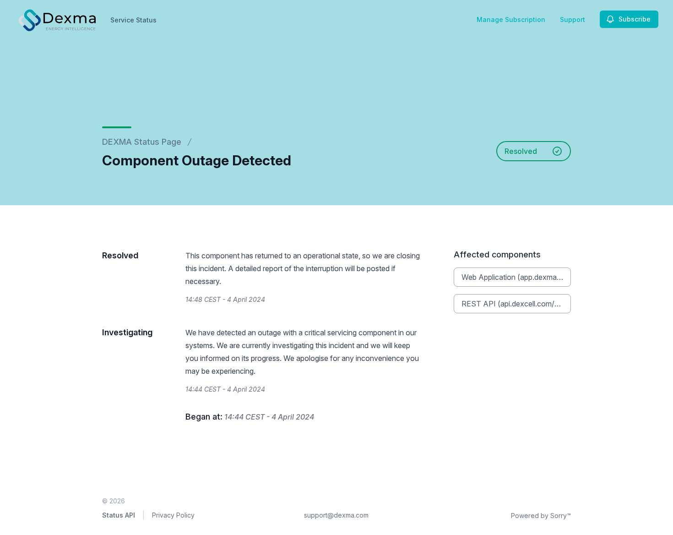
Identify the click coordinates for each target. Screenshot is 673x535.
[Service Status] (56, 19)
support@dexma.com (336, 515)
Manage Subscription (511, 19)
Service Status (133, 20)
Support (572, 19)
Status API (118, 515)
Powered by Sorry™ (541, 515)
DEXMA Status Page (141, 142)
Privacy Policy (173, 515)
